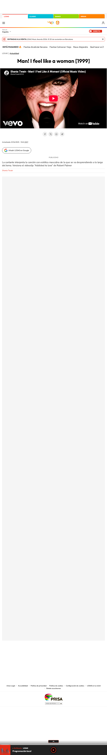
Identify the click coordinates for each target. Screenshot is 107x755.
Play (53, 750)
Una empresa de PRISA (53, 697)
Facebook (45, 134)
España (5, 32)
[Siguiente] (103, 47)
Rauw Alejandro (80, 47)
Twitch (64, 653)
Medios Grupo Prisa (53, 703)
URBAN (83, 16)
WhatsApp (56, 134)
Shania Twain (7, 170)
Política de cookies (56, 686)
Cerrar (103, 39)
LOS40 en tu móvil (94, 686)
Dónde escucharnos (53, 688)
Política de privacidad (38, 686)
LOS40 (6, 16)
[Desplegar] (53, 741)
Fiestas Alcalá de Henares (35, 47)
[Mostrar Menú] (3, 22)
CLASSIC (32, 16)
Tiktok (43, 653)
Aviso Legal (11, 686)
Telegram (62, 134)
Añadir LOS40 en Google (18, 150)
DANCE (58, 16)
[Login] (103, 23)
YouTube (48, 653)
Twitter (50, 134)
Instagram (38, 653)
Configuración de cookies (75, 686)
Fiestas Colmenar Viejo (60, 47)
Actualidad (14, 53)
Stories (69, 653)
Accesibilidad (23, 686)
